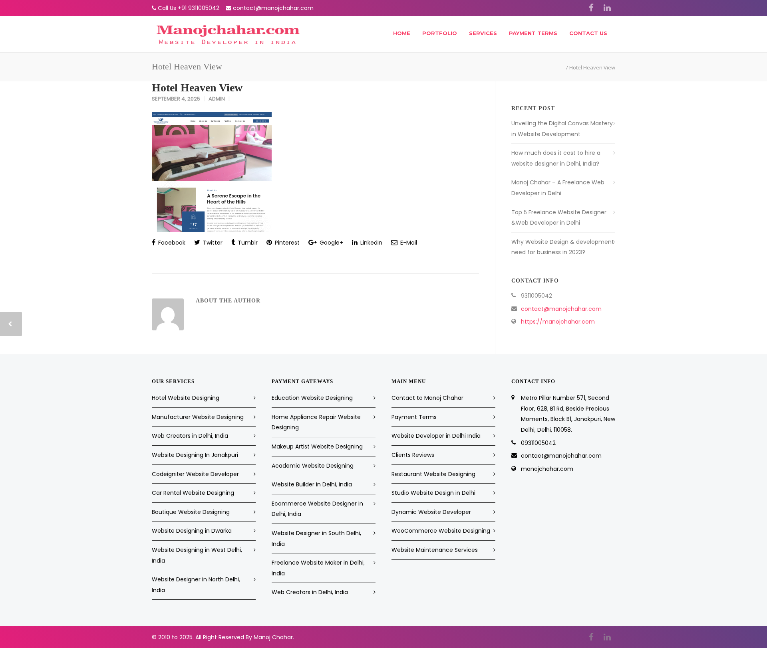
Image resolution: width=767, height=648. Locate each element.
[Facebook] (591, 8)
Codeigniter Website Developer (195, 474)
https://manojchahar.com (558, 322)
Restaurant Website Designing (433, 474)
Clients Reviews (412, 455)
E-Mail (408, 243)
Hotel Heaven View (197, 87)
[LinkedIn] (607, 8)
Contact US (588, 33)
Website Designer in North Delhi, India (196, 584)
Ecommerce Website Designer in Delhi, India (317, 509)
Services (483, 33)
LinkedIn (370, 243)
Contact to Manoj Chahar (427, 398)
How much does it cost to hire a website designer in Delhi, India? (555, 158)
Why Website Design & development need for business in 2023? (562, 247)
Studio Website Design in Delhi (433, 493)
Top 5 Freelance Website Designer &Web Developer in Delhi (558, 217)
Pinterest (286, 243)
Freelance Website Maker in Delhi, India (318, 568)
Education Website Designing (312, 398)
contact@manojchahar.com (273, 8)
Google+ (330, 243)
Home (401, 33)
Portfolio (439, 33)
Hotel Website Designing (185, 398)
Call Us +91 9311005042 (188, 8)
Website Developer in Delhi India (436, 436)
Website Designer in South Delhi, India (316, 538)
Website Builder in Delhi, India (312, 484)
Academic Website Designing (313, 466)
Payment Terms (533, 33)
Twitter (212, 243)
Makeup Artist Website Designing (317, 446)
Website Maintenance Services (434, 550)
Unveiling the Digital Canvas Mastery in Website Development (562, 128)
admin (217, 99)
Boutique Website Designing (191, 512)
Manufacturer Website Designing (198, 417)
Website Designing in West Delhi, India (197, 555)
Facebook (171, 243)
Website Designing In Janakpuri (195, 455)
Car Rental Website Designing (193, 493)
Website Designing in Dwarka (192, 531)
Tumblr (247, 243)
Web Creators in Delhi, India (190, 436)
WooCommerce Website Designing (440, 531)
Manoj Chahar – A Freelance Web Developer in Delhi (557, 187)
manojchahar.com (547, 469)
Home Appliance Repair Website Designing (316, 422)
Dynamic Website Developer (431, 512)
